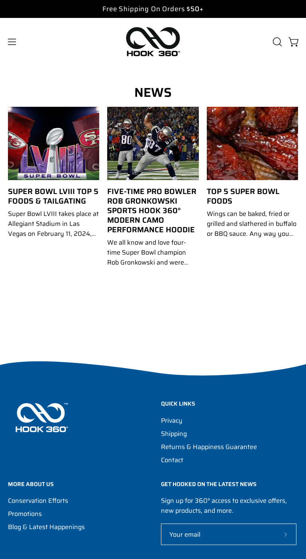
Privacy (171, 421)
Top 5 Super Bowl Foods (243, 196)
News (153, 92)
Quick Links (178, 404)
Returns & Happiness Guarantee (209, 447)
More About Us (31, 484)
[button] (276, 41)
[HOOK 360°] (153, 41)
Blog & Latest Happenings (46, 527)
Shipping (174, 434)
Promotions (25, 514)
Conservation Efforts (38, 501)
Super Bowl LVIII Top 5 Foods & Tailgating (53, 196)
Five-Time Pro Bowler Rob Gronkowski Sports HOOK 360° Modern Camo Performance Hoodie (151, 210)
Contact (172, 460)
